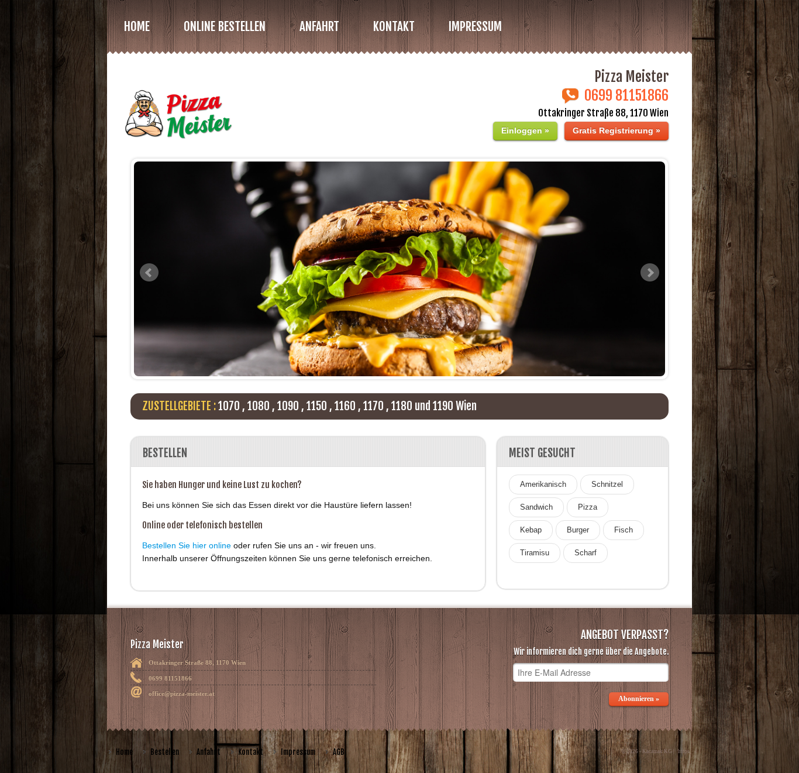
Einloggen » (525, 130)
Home (137, 26)
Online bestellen (225, 26)
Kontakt (394, 26)
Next (649, 272)
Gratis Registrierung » (616, 130)
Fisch (623, 529)
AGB (339, 752)
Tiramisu (534, 552)
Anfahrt (319, 26)
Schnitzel (607, 484)
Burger (578, 529)
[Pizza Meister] (248, 107)
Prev (149, 272)
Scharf (585, 552)
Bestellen (164, 752)
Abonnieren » (639, 699)
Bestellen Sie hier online (186, 545)
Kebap (531, 529)
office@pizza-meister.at (182, 693)
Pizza (587, 507)
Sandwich (536, 507)
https (684, 751)
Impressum (475, 26)
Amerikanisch (543, 484)
